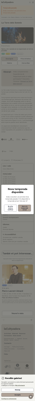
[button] (31, 397)
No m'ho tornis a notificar (10, 208)
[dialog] (17, 387)
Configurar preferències (8, 399)
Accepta (17, 395)
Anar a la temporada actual (24, 208)
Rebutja (17, 390)
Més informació (20, 385)
